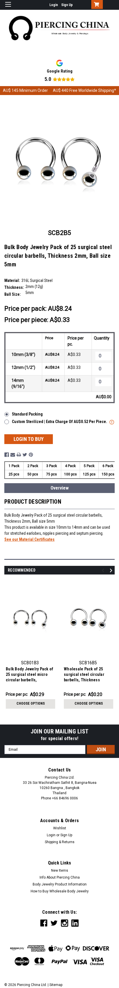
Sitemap (55, 985)
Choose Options (30, 703)
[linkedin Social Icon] (75, 923)
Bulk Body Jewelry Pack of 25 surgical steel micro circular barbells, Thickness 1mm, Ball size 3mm (29, 675)
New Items (59, 870)
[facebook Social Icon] (43, 923)
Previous (104, 570)
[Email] (12, 454)
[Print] (18, 454)
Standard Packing (27, 414)
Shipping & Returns (60, 842)
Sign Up (67, 5)
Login (53, 5)
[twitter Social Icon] (54, 923)
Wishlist (59, 828)
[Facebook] (6, 454)
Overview (60, 488)
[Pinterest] (31, 454)
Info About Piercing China (60, 877)
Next (112, 570)
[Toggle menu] (8, 8)
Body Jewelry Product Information (60, 884)
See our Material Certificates (29, 539)
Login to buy (29, 439)
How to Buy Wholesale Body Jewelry (60, 891)
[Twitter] (25, 454)
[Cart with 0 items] (95, 5)
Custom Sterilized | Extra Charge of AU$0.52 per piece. (60, 421)
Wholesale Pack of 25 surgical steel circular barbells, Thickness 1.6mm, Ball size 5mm (84, 675)
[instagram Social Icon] (64, 923)
